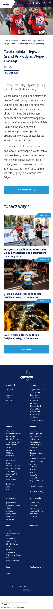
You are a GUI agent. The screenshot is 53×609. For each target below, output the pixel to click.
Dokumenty (10, 519)
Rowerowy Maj (11, 474)
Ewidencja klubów (36, 511)
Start (6, 40)
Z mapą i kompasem (37, 420)
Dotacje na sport (36, 508)
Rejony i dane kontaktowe (11, 515)
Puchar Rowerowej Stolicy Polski (13, 469)
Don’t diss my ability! (13, 433)
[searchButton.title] (44, 3)
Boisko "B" (33, 477)
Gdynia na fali (10, 436)
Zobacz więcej (27, 349)
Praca (8, 535)
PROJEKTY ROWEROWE (10, 454)
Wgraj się (9, 450)
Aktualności (10, 385)
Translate (20, 607)
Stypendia (33, 516)
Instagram (9, 395)
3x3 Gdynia (34, 417)
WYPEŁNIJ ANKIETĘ (26, 189)
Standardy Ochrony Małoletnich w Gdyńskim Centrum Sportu (13, 542)
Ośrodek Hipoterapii (37, 458)
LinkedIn (9, 400)
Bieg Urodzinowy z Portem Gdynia (37, 390)
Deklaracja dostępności (10, 550)
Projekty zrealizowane (11, 478)
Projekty (9, 426)
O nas (8, 525)
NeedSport (10, 484)
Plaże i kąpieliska (36, 433)
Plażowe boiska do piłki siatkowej (37, 437)
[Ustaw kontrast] (33, 3)
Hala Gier (33, 469)
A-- (27, 3)
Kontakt (8, 530)
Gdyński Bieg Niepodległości (32, 40)
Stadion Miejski (35, 444)
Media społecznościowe (12, 559)
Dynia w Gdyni (35, 414)
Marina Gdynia (35, 442)
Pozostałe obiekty (36, 491)
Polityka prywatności (13, 555)
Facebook (9, 389)
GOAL (8, 486)
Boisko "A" (33, 475)
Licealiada (9, 511)
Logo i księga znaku (13, 533)
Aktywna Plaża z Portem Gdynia (35, 410)
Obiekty (33, 426)
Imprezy (14, 40)
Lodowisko (34, 430)
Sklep (8, 573)
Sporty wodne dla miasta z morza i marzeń (12, 445)
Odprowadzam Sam (13, 465)
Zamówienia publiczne (34, 504)
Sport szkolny (11, 498)
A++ (30, 3)
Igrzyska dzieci (11, 502)
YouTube (9, 397)
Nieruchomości (35, 513)
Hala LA (32, 472)
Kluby (8, 567)
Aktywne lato (10, 430)
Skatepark (33, 466)
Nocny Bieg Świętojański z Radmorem (35, 398)
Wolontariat (34, 525)
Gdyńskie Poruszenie (13, 439)
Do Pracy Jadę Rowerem (11, 461)
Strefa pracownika (37, 567)
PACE (7, 489)
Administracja (35, 498)
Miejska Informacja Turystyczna (36, 462)
